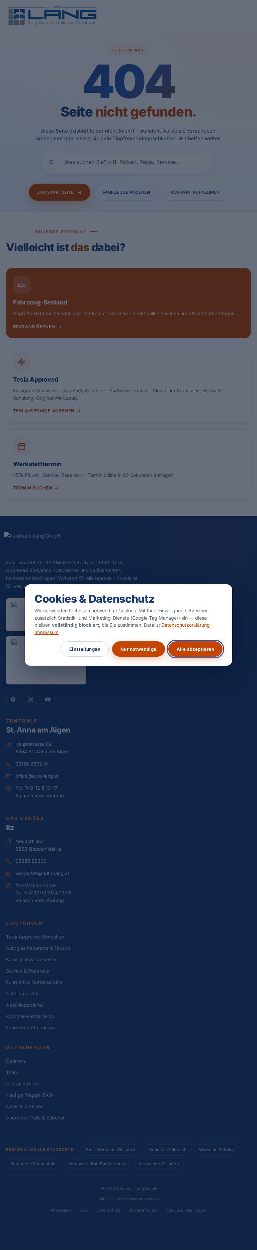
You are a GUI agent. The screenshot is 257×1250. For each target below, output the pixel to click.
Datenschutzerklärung (185, 625)
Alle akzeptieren (195, 649)
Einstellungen (84, 649)
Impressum (46, 632)
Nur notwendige (138, 649)
